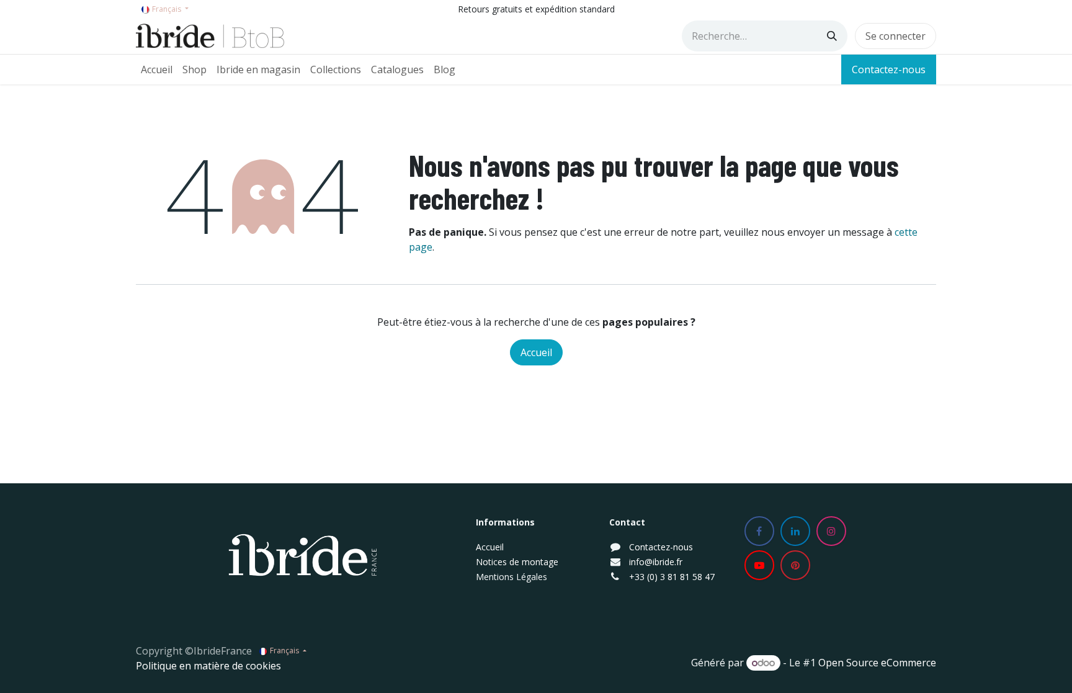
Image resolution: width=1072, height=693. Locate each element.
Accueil (536, 352)
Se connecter (895, 36)
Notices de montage (517, 562)
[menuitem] (156, 69)
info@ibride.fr (655, 562)
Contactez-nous (889, 69)
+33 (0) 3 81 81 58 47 (672, 577)
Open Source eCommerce (877, 662)
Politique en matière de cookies (208, 666)
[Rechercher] (831, 35)
